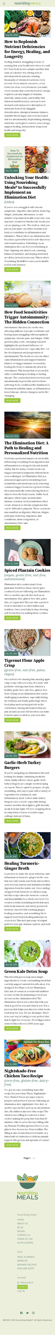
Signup (22, 1287)
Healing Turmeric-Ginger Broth (21, 866)
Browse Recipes (27, 1264)
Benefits (22, 1261)
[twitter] (27, 1313)
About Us (22, 1223)
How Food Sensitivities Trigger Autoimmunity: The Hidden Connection (26, 317)
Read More (12, 135)
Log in (21, 1291)
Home (20, 1219)
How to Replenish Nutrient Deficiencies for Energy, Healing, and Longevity (27, 49)
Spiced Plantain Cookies (27, 574)
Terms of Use (25, 1239)
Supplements (25, 1243)
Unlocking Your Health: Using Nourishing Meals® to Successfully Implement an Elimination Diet (26, 189)
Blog (20, 1227)
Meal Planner (25, 1257)
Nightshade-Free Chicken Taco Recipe (26, 1077)
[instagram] (33, 1313)
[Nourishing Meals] (27, 3)
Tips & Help (26, 1282)
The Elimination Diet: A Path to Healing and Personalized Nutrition (26, 448)
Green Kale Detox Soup (26, 971)
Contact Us (23, 1235)
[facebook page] (21, 1313)
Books (21, 1231)
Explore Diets (25, 1268)
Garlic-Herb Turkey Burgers (22, 765)
